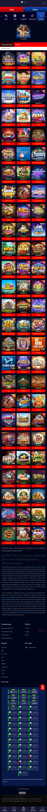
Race (6, 19)
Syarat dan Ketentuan (6, 638)
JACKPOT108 (23, 612)
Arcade (41, 19)
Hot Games (4, 647)
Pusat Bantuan (5, 635)
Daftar (11, 9)
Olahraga (24, 19)
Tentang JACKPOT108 (6, 628)
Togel (15, 19)
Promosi (27, 628)
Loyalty (27, 631)
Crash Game (32, 19)
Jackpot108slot (32, 647)
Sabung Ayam (5, 677)
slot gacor (38, 567)
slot (12, 589)
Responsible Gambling (7, 631)
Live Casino (4, 654)
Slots (2, 650)
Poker (2, 673)
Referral (27, 635)
